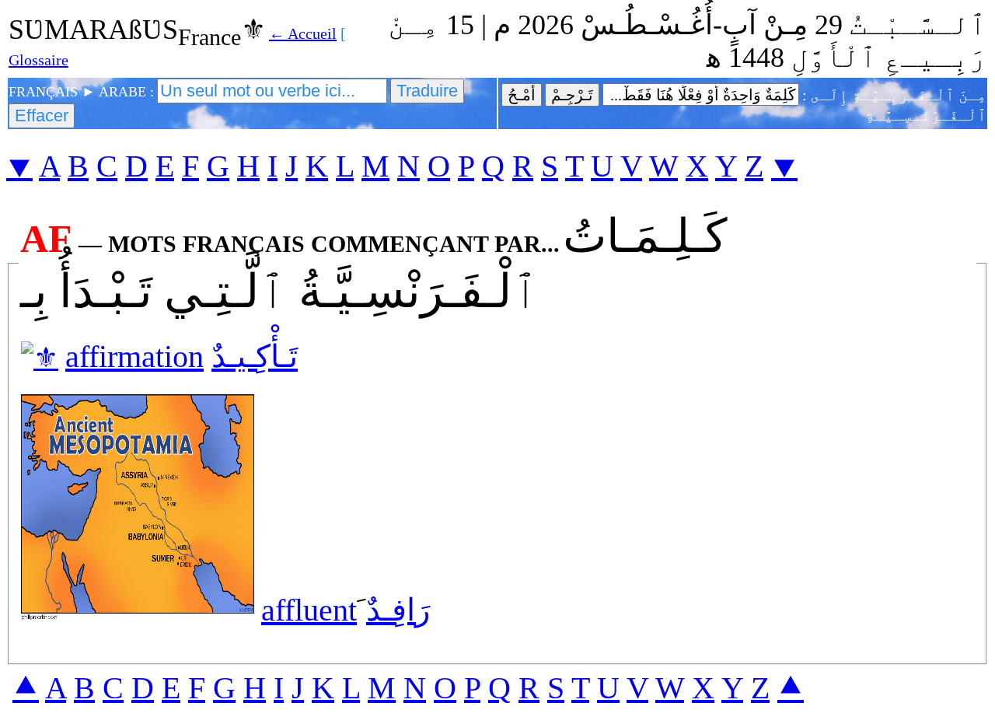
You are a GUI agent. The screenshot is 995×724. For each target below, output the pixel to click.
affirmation (134, 356)
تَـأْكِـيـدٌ (254, 356)
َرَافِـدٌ (398, 610)
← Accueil (303, 33)
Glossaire (38, 59)
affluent (309, 610)
